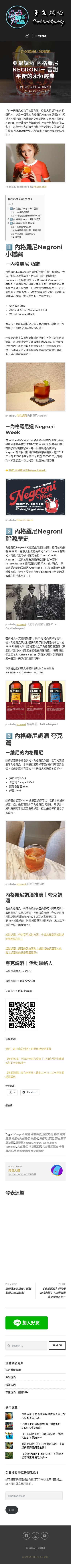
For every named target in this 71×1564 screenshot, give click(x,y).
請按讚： (19, 237)
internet (21, 624)
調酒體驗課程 (13, 1369)
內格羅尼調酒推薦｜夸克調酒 (28, 230)
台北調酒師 (23, 1150)
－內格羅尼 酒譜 (22, 212)
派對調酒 (10, 1377)
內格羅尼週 (27, 470)
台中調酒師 (37, 1150)
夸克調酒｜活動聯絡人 (25, 234)
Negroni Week (24, 519)
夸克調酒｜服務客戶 (16, 1392)
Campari (19, 1134)
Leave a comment (38, 91)
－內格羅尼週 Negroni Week (28, 215)
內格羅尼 (22, 1146)
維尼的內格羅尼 (20, 1138)
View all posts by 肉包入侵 (22, 1174)
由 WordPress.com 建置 (35, 1557)
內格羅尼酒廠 (50, 1146)
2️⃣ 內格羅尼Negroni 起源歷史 (25, 219)
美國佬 (34, 1138)
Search (57, 1345)
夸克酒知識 (30, 51)
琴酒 (27, 1134)
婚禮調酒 (10, 1384)
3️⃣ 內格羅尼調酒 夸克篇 (22, 223)
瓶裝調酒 (36, 1134)
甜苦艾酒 (47, 1134)
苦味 (56, 1138)
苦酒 (50, 1138)
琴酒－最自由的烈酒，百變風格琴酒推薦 (28, 1048)
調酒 (11, 1142)
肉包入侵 (46, 87)
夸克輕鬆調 (44, 51)
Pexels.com (39, 186)
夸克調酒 (22, 415)
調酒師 (19, 1142)
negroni (28, 1142)
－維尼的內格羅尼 (23, 227)
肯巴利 (43, 1138)
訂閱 (11, 1509)
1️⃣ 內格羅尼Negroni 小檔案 (24, 208)
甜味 (56, 1134)
